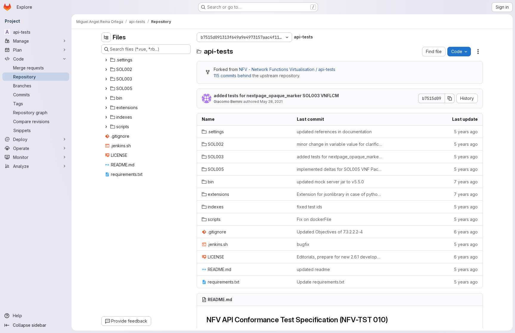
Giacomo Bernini (228, 101)
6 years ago (466, 231)
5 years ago (466, 131)
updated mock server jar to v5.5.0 (330, 181)
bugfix (303, 244)
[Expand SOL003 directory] (106, 79)
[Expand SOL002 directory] (106, 69)
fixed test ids (309, 206)
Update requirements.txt (320, 281)
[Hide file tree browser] (106, 37)
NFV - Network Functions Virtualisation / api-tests (287, 69)
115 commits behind (232, 75)
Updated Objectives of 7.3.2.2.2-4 (330, 231)
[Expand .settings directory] (106, 59)
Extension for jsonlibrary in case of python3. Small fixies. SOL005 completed (339, 194)
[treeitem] (147, 60)
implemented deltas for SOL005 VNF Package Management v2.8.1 (339, 169)
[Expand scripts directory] (106, 126)
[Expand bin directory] (106, 98)
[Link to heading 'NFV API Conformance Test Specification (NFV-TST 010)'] (392, 319)
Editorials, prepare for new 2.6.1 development (339, 256)
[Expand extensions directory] (106, 107)
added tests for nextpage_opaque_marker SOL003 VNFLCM (276, 95)
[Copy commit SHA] (449, 98)
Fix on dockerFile (314, 219)
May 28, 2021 (271, 101)
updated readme (313, 269)
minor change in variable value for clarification (339, 144)
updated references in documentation (334, 131)
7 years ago (466, 181)
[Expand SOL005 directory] (106, 88)
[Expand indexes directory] (106, 117)
